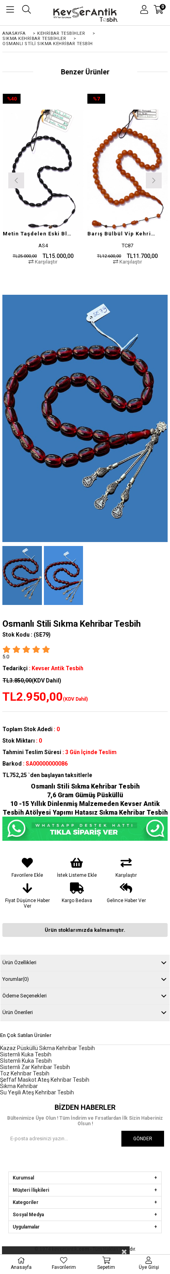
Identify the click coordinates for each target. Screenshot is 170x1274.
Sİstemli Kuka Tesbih (26, 1061)
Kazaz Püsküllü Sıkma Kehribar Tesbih (47, 1048)
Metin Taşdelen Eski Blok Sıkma (38, 234)
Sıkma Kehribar (19, 1086)
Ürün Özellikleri (19, 962)
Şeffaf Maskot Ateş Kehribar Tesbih (44, 1080)
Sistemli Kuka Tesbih (25, 1054)
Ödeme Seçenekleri (24, 996)
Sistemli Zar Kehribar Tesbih (35, 1067)
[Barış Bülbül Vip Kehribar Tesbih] (127, 170)
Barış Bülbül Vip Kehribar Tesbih (122, 234)
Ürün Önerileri (17, 1012)
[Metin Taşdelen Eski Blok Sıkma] (43, 170)
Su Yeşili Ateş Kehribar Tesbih (37, 1092)
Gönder (142, 1138)
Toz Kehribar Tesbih (24, 1073)
